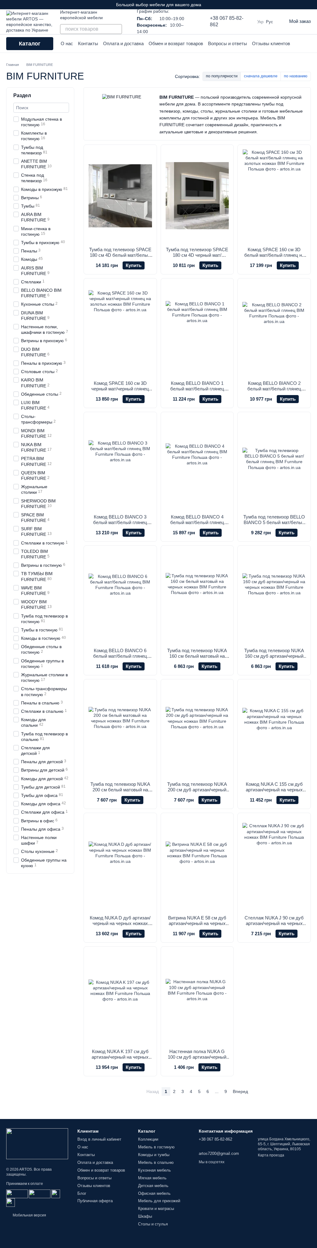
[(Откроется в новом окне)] (55, 1193)
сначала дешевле (260, 76)
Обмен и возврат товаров (176, 43)
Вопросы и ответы (227, 43)
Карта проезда (271, 1155)
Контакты (88, 43)
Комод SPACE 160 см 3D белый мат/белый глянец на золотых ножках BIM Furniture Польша (274, 258)
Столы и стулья (153, 1224)
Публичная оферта (95, 1201)
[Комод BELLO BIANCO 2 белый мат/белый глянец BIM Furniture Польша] (274, 329)
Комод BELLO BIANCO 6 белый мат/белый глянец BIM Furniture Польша (120, 656)
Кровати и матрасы (156, 1208)
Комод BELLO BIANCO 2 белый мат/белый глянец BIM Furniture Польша (274, 389)
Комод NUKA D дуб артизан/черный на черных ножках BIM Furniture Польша (120, 923)
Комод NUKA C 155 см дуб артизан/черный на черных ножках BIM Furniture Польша (274, 789)
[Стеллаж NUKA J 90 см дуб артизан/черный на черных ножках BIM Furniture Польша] (274, 864)
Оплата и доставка (123, 43)
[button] (312, 4)
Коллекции (148, 1139)
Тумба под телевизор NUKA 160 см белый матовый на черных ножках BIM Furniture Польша (197, 659)
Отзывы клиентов (271, 43)
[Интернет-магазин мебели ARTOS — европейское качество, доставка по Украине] (37, 1143)
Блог (81, 1193)
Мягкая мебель (152, 1178)
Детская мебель (153, 1185)
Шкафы (145, 1216)
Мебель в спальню (156, 1162)
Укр (260, 22)
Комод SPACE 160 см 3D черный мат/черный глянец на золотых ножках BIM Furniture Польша (120, 391)
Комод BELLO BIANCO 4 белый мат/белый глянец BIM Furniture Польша (197, 522)
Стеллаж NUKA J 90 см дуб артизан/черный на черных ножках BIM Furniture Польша (274, 923)
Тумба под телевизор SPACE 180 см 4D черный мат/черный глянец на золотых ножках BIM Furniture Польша (197, 258)
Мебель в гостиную (156, 1147)
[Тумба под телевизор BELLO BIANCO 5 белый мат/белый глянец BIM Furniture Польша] (274, 463)
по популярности (221, 76)
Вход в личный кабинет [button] (99, 1139)
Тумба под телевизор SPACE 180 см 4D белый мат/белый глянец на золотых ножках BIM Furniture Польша (120, 258)
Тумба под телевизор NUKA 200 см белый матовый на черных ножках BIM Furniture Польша (120, 792)
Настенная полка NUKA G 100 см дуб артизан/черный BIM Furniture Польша (197, 1057)
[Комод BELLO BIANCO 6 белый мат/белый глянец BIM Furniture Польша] (120, 596)
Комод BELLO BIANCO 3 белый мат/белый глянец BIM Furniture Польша (120, 522)
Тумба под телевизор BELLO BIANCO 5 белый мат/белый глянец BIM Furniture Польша (274, 522)
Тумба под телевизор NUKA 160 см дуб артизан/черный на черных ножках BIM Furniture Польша (274, 659)
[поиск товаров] (117, 29)
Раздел (22, 95)
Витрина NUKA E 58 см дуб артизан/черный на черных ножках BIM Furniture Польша (197, 923)
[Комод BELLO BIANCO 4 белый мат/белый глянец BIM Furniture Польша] (197, 463)
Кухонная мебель (154, 1170)
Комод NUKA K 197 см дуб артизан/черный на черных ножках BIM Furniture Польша (120, 1057)
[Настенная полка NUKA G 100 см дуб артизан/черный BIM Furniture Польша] (197, 997)
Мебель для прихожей (159, 1201)
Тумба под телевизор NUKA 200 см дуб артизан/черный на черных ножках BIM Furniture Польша (197, 792)
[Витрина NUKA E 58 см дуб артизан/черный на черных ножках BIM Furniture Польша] (197, 864)
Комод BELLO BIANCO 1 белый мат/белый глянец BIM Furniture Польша (197, 389)
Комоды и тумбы (153, 1154)
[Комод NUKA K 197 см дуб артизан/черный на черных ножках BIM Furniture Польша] (120, 997)
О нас (67, 43)
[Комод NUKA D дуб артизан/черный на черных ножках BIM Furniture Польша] (120, 864)
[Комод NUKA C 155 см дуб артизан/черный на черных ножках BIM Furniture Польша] (274, 730)
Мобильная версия (29, 1215)
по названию (295, 76)
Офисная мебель (154, 1193)
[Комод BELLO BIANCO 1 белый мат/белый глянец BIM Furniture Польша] (197, 329)
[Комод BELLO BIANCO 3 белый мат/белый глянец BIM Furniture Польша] (120, 463)
